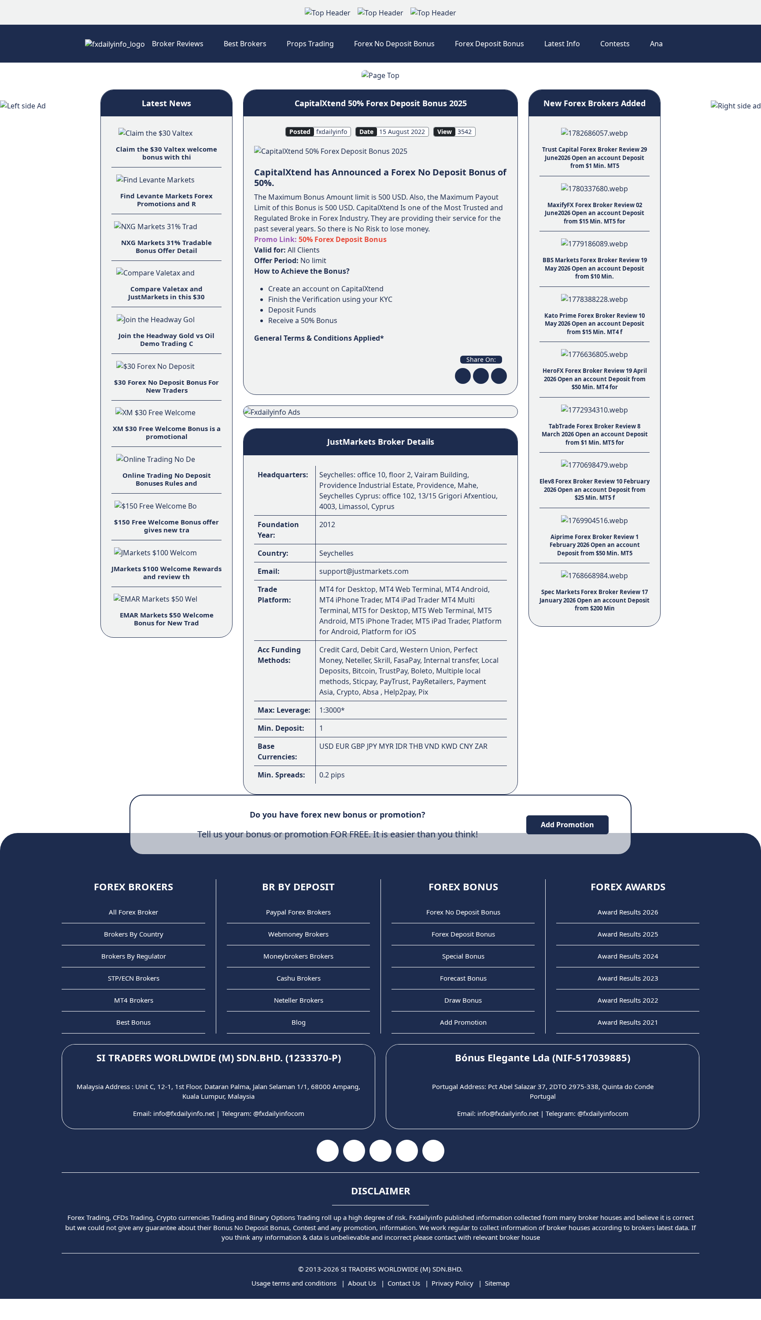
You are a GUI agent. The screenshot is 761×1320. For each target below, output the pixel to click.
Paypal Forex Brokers (298, 911)
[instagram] (380, 1151)
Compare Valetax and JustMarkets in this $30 (166, 292)
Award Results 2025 (628, 934)
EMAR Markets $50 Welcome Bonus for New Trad (167, 618)
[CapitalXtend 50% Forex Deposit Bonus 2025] (330, 150)
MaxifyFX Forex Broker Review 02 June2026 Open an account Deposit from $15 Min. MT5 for (594, 213)
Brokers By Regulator (133, 956)
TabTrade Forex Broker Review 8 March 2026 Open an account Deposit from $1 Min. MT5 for (595, 434)
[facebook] (463, 376)
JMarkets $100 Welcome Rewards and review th (166, 572)
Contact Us (404, 1283)
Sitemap (497, 1283)
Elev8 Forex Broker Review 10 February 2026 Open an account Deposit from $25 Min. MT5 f (594, 489)
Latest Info (562, 43)
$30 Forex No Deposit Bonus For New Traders (166, 386)
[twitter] (481, 376)
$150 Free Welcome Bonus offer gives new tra (166, 525)
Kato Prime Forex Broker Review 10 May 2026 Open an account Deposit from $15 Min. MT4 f (594, 324)
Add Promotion (567, 824)
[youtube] (354, 1151)
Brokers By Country (133, 934)
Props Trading (310, 43)
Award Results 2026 (628, 911)
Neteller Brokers (298, 1000)
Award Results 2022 (628, 1000)
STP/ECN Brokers (133, 978)
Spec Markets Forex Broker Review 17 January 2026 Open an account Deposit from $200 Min (594, 600)
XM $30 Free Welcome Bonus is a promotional (167, 432)
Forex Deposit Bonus (489, 43)
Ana (656, 43)
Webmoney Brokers (298, 934)
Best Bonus (133, 1022)
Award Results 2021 (628, 1022)
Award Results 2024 (628, 956)
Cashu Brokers (299, 978)
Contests (615, 43)
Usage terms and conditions (293, 1283)
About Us (362, 1283)
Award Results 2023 (628, 978)
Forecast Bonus (463, 978)
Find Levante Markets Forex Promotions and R (166, 199)
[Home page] (115, 43)
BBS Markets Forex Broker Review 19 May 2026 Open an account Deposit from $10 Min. (595, 268)
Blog (299, 1022)
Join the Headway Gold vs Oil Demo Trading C (166, 339)
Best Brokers (245, 43)
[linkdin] (499, 376)
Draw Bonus (463, 1000)
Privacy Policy (452, 1283)
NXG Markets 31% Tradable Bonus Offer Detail (166, 246)
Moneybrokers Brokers (298, 956)
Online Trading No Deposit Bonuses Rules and (166, 479)
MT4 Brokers (133, 1000)
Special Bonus (463, 956)
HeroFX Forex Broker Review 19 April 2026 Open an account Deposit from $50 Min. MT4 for (595, 379)
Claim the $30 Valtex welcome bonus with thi (166, 153)
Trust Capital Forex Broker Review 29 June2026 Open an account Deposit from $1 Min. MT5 (594, 157)
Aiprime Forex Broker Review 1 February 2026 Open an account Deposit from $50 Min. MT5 (595, 545)
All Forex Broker (133, 911)
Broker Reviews (177, 43)
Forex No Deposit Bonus (394, 43)
